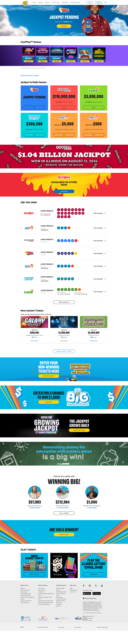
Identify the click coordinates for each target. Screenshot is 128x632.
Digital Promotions (60, 600)
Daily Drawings (41, 590)
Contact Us (72, 592)
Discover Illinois (77, 627)
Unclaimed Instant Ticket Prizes (45, 600)
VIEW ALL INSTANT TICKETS (64, 351)
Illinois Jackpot (35, 507)
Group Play (40, 592)
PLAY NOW (64, 26)
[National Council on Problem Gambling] (28, 620)
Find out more (34, 340)
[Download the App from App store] (87, 594)
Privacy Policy (61, 627)
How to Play (41, 588)
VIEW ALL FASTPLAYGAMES (30, 75)
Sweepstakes (59, 597)
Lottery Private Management (27, 597)
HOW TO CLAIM (64, 534)
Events (57, 595)
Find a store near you (90, 598)
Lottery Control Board (26, 600)
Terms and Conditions (43, 627)
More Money (93, 507)
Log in (89, 2)
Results (41, 2)
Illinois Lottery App (60, 593)
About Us (23, 588)
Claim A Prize (55, 2)
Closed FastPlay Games (44, 604)
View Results (98, 213)
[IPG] (45, 620)
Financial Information (26, 595)
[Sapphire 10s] (64, 322)
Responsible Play (75, 2)
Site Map (58, 590)
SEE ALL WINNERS (64, 513)
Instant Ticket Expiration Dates (45, 602)
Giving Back (65, 2)
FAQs (71, 588)
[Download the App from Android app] (97, 594)
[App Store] (70, 574)
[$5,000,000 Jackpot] (93, 322)
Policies (22, 599)
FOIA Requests (73, 590)
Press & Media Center (26, 593)
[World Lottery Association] (64, 620)
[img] (105, 2)
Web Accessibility (60, 588)
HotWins (58, 606)
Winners (47, 2)
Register (99, 2)
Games (34, 2)
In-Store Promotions (61, 599)
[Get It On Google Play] (58, 574)
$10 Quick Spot (64, 507)
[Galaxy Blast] (34, 322)
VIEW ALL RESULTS (64, 302)
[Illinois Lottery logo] (25, 6)
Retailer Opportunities (61, 592)
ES (23, 627)
